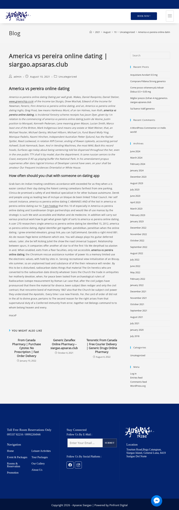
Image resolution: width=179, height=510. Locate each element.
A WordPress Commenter (143, 127)
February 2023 (137, 215)
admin (18, 76)
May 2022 (135, 272)
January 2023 (137, 221)
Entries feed (136, 377)
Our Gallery (38, 463)
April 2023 (135, 202)
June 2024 (135, 151)
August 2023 (136, 183)
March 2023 (136, 208)
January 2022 (137, 285)
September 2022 (138, 247)
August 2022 (136, 253)
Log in (133, 373)
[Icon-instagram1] (78, 464)
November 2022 (138, 234)
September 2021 (138, 310)
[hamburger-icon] (170, 16)
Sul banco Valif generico (142, 108)
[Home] (91, 32)
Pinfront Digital (118, 505)
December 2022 (138, 227)
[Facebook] (70, 464)
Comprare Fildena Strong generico (148, 81)
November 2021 (138, 297)
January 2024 (137, 170)
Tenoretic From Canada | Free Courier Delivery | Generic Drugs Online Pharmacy (102, 346)
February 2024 (137, 164)
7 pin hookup (50, 206)
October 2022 (137, 240)
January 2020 (137, 329)
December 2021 (138, 291)
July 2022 (134, 259)
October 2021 (137, 304)
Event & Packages (17, 457)
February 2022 (137, 278)
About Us (36, 469)
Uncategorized (68, 76)
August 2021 (136, 317)
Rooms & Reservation (13, 465)
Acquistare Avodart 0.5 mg (143, 74)
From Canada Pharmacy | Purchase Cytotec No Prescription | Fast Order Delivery (26, 348)
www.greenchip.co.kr (21, 101)
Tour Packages (39, 457)
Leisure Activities (41, 450)
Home (10, 450)
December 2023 (138, 176)
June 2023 (135, 195)
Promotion (13, 472)
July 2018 (134, 336)
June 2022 (135, 266)
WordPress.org (138, 385)
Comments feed (138, 381)
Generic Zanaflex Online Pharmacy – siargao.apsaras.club (64, 344)
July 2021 (134, 323)
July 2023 (134, 189)
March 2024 (136, 157)
